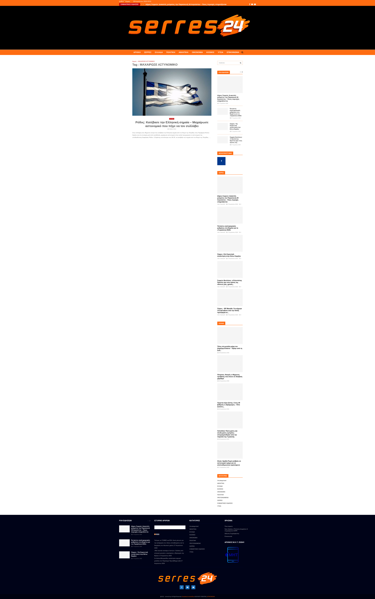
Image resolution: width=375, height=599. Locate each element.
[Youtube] (187, 587)
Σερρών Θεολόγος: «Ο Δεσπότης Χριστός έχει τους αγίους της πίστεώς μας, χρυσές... (229, 282)
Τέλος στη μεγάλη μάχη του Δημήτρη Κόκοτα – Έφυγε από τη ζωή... (229, 348)
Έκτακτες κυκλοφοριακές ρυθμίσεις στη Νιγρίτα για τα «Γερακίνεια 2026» (176, 4)
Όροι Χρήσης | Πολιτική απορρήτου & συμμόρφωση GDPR (236, 530)
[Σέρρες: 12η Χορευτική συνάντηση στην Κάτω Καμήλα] (222, 126)
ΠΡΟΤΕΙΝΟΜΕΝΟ (223, 497)
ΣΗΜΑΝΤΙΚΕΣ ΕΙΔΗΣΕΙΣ (225, 503)
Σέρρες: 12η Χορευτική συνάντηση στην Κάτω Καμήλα (139, 554)
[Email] (193, 587)
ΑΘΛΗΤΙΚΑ (183, 52)
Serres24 (222, 204)
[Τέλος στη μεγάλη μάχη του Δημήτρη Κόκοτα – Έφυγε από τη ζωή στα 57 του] (230, 335)
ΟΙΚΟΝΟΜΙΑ (197, 52)
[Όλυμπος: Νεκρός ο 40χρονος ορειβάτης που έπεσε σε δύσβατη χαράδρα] (230, 363)
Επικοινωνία (233, 52)
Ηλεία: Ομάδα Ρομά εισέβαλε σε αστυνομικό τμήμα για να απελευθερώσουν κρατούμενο (229, 463)
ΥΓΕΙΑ (220, 52)
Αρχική (137, 52)
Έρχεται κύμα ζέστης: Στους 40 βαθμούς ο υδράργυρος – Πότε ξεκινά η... (228, 405)
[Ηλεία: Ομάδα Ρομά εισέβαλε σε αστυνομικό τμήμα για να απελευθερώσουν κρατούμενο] (230, 450)
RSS (157, 534)
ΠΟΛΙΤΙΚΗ (170, 52)
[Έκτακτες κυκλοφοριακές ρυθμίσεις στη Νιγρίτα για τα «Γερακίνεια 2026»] (222, 111)
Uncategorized (221, 480)
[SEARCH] (240, 63)
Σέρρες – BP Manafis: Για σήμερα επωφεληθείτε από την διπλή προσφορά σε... (229, 310)
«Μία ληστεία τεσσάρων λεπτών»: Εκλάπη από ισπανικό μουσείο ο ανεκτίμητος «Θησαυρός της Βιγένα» (169, 553)
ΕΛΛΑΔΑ (159, 52)
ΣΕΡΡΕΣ (147, 52)
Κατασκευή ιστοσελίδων (188, 596)
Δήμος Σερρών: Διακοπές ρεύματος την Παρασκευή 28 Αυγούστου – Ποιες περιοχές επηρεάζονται (228, 98)
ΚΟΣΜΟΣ (210, 52)
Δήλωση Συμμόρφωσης (232, 533)
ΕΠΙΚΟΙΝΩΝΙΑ (211, 596)
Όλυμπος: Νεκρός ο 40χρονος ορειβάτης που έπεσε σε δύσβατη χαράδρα (229, 376)
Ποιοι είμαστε (229, 526)
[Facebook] (182, 587)
